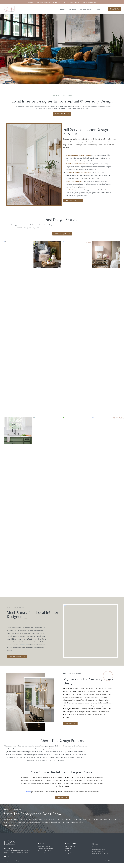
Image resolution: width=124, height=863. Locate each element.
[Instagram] (8, 856)
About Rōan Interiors (70, 846)
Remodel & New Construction (76, 164)
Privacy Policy (68, 853)
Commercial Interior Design (45, 851)
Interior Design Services (44, 846)
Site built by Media (112, 861)
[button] (63, 9)
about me (24, 645)
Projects (98, 9)
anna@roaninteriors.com (98, 849)
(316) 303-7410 (95, 847)
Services (72, 9)
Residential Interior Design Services (78, 155)
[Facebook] (5, 856)
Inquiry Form (68, 848)
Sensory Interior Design (74, 181)
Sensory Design (86, 9)
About (62, 9)
